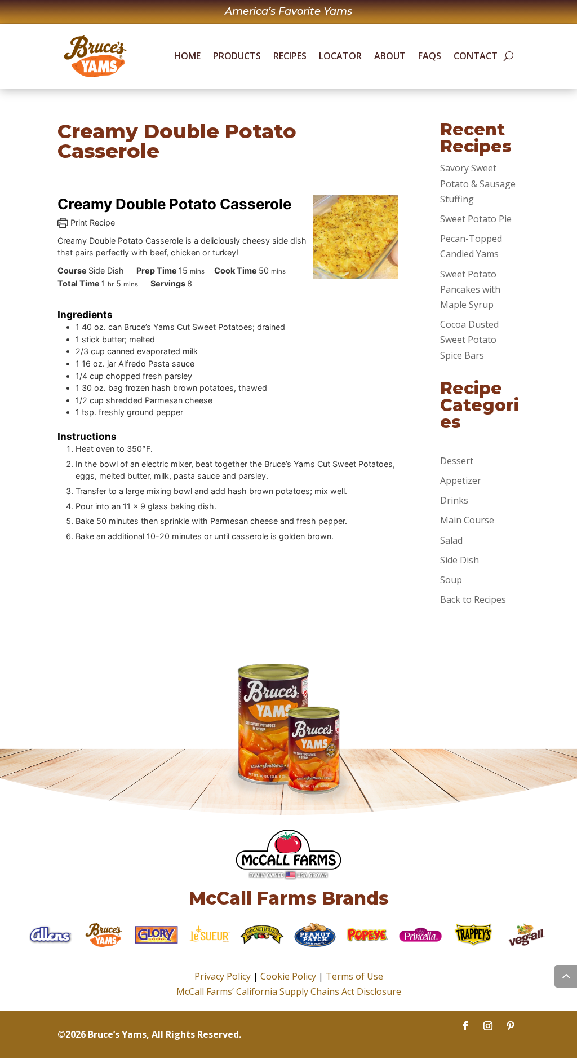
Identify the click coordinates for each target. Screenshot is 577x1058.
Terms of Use (354, 976)
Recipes (290, 56)
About (390, 56)
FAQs (429, 56)
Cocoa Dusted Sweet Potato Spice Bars (469, 339)
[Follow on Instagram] (488, 1026)
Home (187, 56)
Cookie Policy (288, 976)
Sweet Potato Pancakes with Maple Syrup (470, 289)
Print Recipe (91, 222)
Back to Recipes (473, 599)
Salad (451, 540)
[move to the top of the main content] (565, 976)
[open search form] (508, 56)
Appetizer (460, 480)
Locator (340, 56)
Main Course (467, 520)
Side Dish (459, 560)
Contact (476, 56)
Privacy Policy (222, 976)
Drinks (454, 500)
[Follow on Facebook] (465, 1026)
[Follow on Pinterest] (510, 1026)
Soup (451, 580)
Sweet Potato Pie (476, 219)
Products (237, 56)
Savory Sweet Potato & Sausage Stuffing (478, 183)
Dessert (456, 461)
